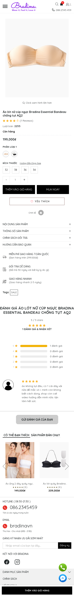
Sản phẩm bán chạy (45, 435)
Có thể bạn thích (16, 435)
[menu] (5, 6)
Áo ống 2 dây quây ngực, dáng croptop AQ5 (20, 483)
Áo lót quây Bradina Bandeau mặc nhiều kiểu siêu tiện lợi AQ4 (54, 483)
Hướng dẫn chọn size (30, 163)
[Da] (6, 154)
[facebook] (8, 563)
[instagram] (18, 563)
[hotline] (63, 567)
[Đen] (14, 154)
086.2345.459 (23, 507)
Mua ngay (53, 189)
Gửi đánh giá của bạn (37, 419)
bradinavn (21, 526)
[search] (56, 5)
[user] (67, 4)
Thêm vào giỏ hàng (18, 189)
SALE (14, 292)
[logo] (26, 6)
